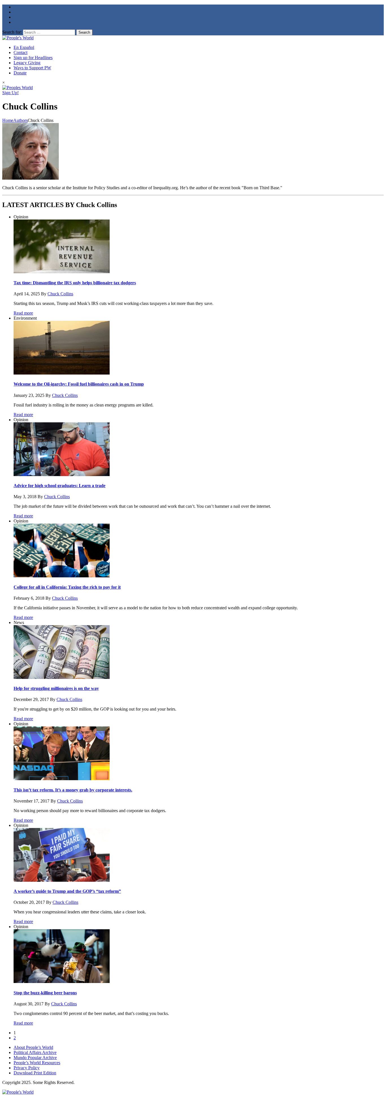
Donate (20, 72)
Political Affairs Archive (35, 1052)
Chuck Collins (60, 293)
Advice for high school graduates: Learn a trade (59, 485)
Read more (23, 313)
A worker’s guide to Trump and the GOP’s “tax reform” (67, 891)
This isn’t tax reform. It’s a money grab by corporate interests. (73, 790)
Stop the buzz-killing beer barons (45, 992)
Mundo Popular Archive (35, 1057)
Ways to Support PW (32, 67)
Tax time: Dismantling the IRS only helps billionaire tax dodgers (75, 282)
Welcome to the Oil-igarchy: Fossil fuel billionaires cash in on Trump (79, 384)
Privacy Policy (27, 1067)
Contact (20, 52)
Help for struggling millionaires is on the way (56, 688)
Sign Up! (10, 92)
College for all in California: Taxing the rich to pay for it (67, 587)
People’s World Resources (37, 1062)
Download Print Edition (35, 1072)
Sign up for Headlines (33, 57)
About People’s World (33, 1047)
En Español (24, 47)
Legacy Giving (27, 62)
